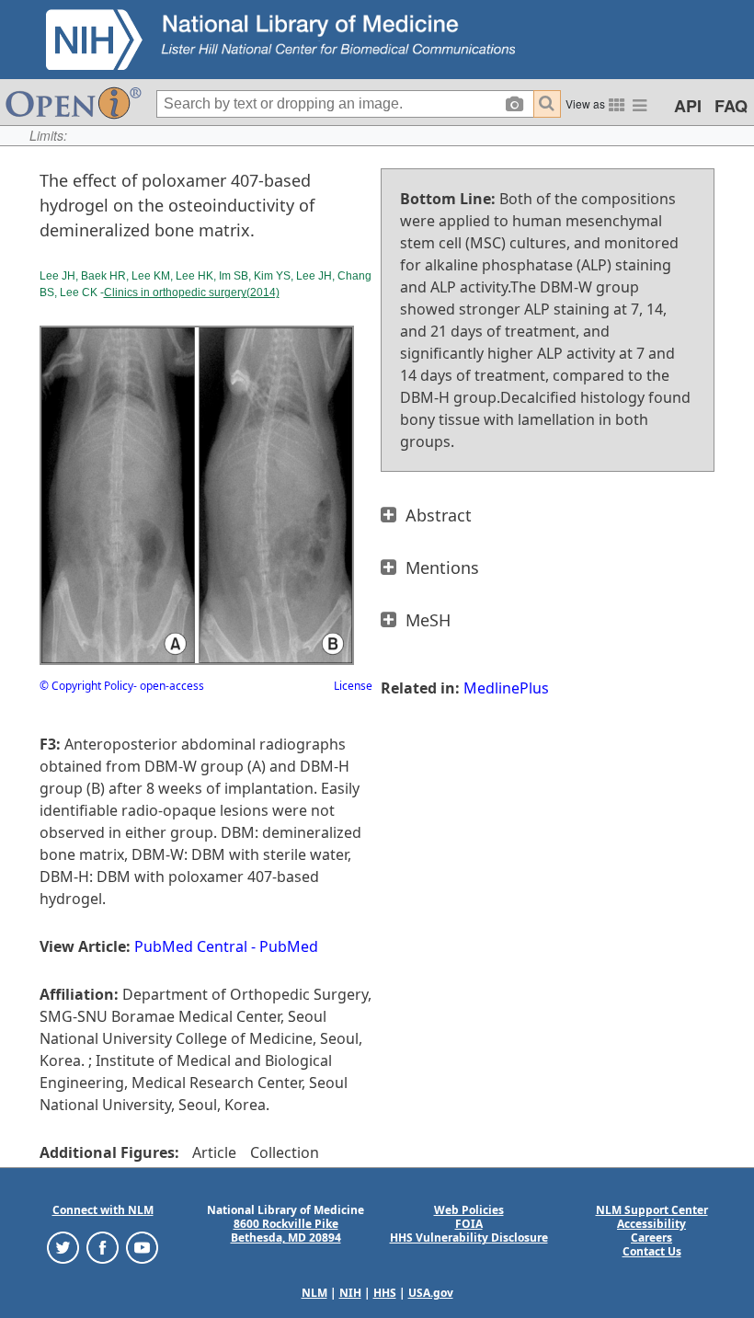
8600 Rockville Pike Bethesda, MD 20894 (286, 1230)
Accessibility (651, 1224)
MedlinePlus (506, 688)
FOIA (469, 1224)
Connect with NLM (103, 1210)
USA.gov (430, 1293)
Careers (651, 1237)
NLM (314, 1293)
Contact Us (652, 1251)
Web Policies (469, 1210)
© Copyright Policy (86, 685)
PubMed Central (190, 946)
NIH (350, 1293)
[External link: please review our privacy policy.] (63, 1247)
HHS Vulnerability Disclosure (469, 1237)
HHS (384, 1293)
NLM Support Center (652, 1210)
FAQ (731, 106)
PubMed (288, 946)
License (353, 685)
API (688, 106)
